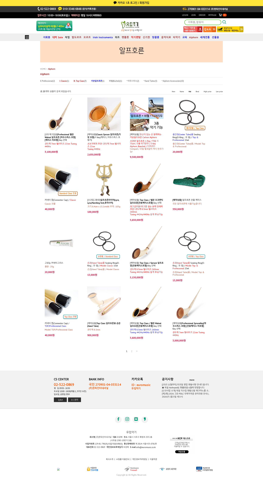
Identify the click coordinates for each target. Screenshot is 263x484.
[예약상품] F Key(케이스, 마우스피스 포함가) (104, 137)
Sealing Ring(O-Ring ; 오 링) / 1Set (187, 137)
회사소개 (109, 459)
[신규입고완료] (103, 201)
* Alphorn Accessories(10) (173, 81)
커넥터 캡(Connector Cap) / (60, 200)
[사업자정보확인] (115, 443)
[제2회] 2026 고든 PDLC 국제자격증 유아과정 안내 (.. (185, 393)
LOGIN (185, 15)
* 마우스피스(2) (133, 81)
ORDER (202, 15)
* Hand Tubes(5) (150, 81)
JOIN (193, 15)
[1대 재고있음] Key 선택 (60, 137)
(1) (64, 81)
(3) (80, 81)
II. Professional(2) (47, 81)
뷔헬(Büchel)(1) (115, 81)
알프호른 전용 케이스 (187, 200)
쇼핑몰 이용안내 (122, 459)
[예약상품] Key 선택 (146, 201)
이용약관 (153, 459)
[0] (222, 15)
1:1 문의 (74, 399)
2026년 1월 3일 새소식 (172, 396)
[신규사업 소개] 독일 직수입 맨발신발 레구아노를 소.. (185, 390)
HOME (43, 69)
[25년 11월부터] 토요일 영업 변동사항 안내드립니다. (185, 384)
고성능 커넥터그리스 (54, 263)
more (191, 379)
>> (136, 351)
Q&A (60, 399)
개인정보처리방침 (139, 459)
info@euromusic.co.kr (146, 447)
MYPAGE (213, 15)
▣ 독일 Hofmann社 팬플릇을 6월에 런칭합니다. (183, 387)
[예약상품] (145, 136)
